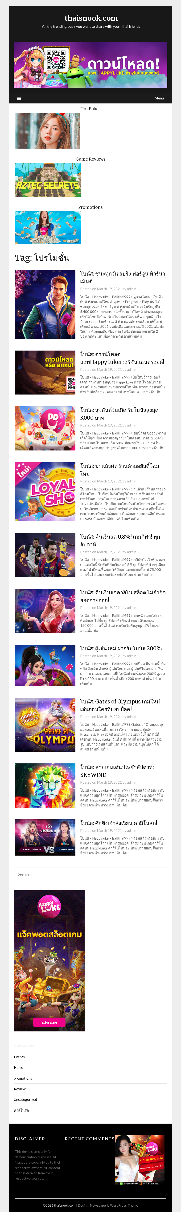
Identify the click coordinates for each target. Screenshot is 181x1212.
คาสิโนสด (21, 1110)
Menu (159, 98)
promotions (23, 1078)
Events (19, 1057)
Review (19, 1089)
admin (131, 289)
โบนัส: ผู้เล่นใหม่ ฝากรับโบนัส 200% (121, 648)
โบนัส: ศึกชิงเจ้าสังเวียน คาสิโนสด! (118, 823)
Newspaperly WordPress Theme (114, 1205)
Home (18, 1067)
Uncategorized (25, 1099)
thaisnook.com (91, 18)
